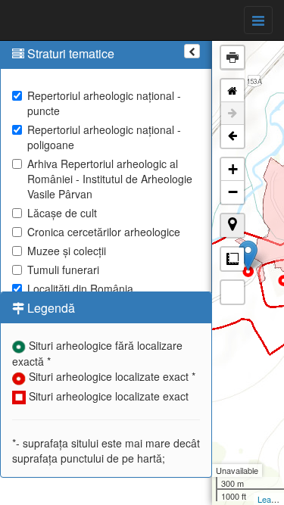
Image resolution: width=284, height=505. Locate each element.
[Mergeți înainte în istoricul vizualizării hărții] (232, 113)
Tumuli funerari (63, 269)
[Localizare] (232, 225)
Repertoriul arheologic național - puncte (104, 103)
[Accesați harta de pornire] (232, 90)
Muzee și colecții (66, 250)
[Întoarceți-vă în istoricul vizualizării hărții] (232, 136)
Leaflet (269, 499)
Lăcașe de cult (62, 212)
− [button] (233, 191)
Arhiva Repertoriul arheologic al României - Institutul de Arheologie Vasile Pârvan (109, 178)
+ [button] (233, 169)
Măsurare (232, 259)
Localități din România (80, 288)
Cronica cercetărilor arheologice (103, 231)
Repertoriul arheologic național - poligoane (104, 137)
